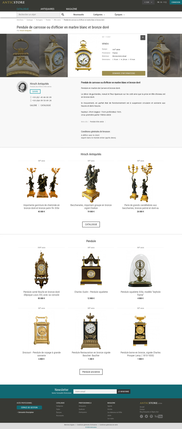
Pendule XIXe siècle (97, 122)
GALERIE (33, 105)
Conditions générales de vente (108, 425)
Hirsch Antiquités (39, 83)
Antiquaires (82, 406)
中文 (165, 2)
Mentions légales (69, 425)
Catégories (59, 406)
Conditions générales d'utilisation (87, 425)
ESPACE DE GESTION (29, 407)
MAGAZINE (71, 9)
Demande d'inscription (26, 412)
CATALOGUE (23, 9)
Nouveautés (78, 14)
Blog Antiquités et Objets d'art (149, 412)
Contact (142, 409)
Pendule (48, 20)
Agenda (109, 406)
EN (161, 2)
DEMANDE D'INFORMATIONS (123, 73)
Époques (59, 412)
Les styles (110, 418)
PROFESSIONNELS (85, 403)
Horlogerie (39, 20)
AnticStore (20, 20)
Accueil (142, 407)
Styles (58, 409)
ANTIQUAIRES (47, 9)
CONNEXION (175, 2)
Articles (109, 409)
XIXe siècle (57, 20)
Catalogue (29, 20)
